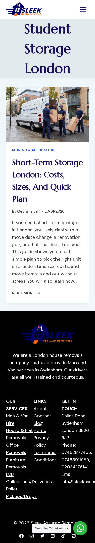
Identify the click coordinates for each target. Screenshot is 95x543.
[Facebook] (21, 535)
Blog (38, 423)
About (40, 408)
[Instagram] (31, 535)
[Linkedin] (52, 535)
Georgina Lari (28, 211)
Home (40, 430)
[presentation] (47, 114)
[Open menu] (83, 9)
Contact (42, 416)
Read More (26, 293)
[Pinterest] (73, 535)
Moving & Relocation (33, 150)
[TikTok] (63, 535)
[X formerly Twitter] (42, 535)
